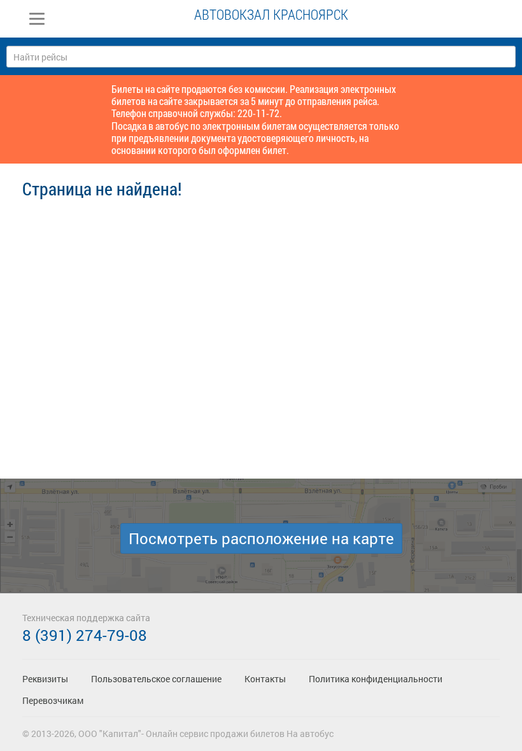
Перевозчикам (52, 700)
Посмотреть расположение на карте (261, 538)
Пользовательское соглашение (156, 679)
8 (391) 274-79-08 (84, 635)
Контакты (265, 679)
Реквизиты (45, 679)
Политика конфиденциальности (375, 679)
